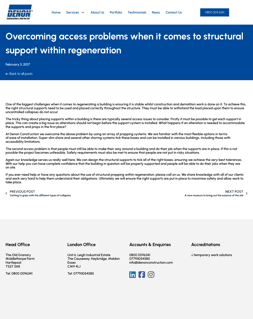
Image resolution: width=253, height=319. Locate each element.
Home (56, 12)
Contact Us (174, 12)
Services (72, 12)
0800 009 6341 (214, 12)
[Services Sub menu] (83, 12)
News (156, 12)
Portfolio (116, 12)
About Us (97, 12)
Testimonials (137, 12)
